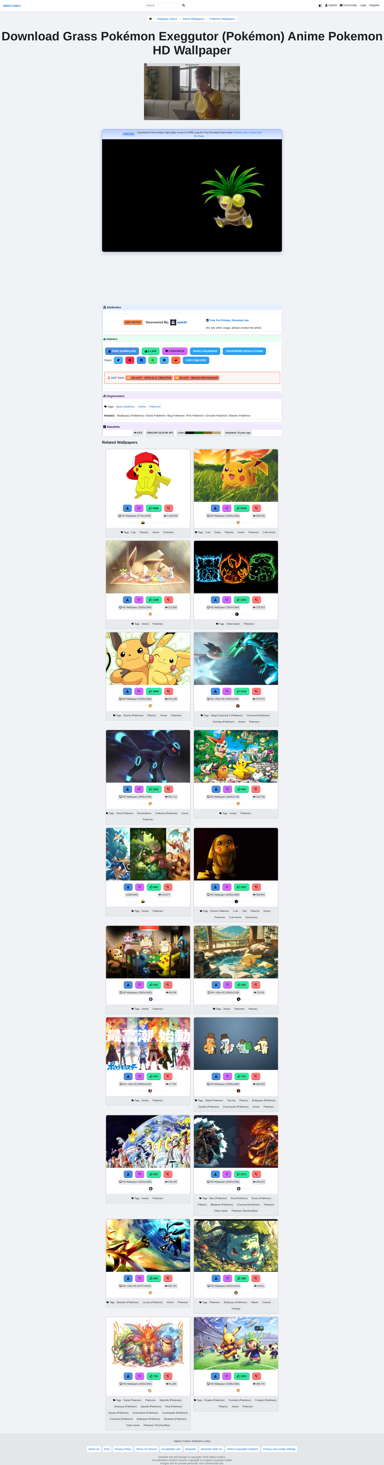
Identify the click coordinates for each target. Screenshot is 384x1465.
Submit (332, 5)
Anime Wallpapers (193, 18)
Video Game (233, 624)
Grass (217, 532)
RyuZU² (158, 1390)
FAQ (107, 1449)
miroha (246, 1090)
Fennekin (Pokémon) (240, 1400)
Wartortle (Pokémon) (170, 1400)
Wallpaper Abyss (167, 18)
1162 (155, 789)
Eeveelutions (144, 813)
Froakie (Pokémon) (214, 1400)
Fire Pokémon (194, 415)
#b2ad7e (216, 433)
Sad (244, 911)
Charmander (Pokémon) (236, 1107)
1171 (243, 1174)
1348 (155, 599)
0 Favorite (176, 351)
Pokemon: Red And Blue (245, 1211)
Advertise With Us (211, 1449)
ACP (114, 377)
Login (363, 5)
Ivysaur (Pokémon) (118, 1413)
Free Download (123, 351)
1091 (243, 1376)
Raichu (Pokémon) (133, 715)
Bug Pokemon (175, 415)
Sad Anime (251, 917)
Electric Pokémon (239, 415)
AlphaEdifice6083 (158, 522)
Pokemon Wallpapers (222, 18)
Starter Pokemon (214, 1100)
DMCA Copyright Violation (242, 1449)
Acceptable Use (171, 1449)
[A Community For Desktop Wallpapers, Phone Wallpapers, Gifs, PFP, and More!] (150, 18)
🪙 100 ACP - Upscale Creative (149, 377)
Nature (254, 1302)
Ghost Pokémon (155, 415)
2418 (243, 508)
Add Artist (133, 322)
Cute (207, 532)
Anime (142, 406)
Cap (133, 532)
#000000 (189, 433)
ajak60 (182, 322)
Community (349, 5)
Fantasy (236, 1308)
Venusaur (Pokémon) (125, 1406)
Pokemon (155, 406)
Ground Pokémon (216, 415)
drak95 (246, 522)
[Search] (183, 5)
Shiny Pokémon (124, 813)
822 (155, 1174)
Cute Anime (269, 532)
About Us (93, 1449)
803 (155, 887)
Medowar (246, 614)
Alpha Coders (12, 5)
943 (243, 789)
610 (155, 984)
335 (243, 984)
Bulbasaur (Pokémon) (130, 415)
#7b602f (207, 433)
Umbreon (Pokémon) (166, 813)
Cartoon (266, 1302)
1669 (155, 691)
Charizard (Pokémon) (258, 715)
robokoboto (247, 1292)
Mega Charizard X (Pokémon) (227, 715)
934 (155, 1278)
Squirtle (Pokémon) (208, 1107)
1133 (243, 691)
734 (155, 1376)
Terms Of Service (146, 1449)
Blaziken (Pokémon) (127, 1302)
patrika (246, 999)
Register (374, 5)
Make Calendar (205, 351)
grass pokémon (125, 406)
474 (155, 1076)
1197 (243, 887)
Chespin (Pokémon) (265, 1400)
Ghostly (158, 1090)
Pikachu (144, 532)
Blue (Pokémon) (218, 1198)
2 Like (151, 351)
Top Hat (231, 1100)
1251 (243, 599)
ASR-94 (246, 705)
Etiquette (190, 1449)
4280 (155, 508)
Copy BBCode (196, 360)
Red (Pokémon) (239, 1198)
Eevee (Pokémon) (261, 1198)
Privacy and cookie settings (279, 1449)
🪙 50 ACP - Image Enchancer (196, 377)
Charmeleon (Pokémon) (145, 1413)
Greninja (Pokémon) (223, 721)
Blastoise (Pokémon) (222, 1204)
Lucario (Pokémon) (152, 1302)
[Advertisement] (192, 277)
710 (243, 1076)
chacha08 (246, 901)
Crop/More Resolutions (244, 351)
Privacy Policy (122, 1449)
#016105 (198, 433)
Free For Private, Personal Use (229, 320)
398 (243, 1278)
